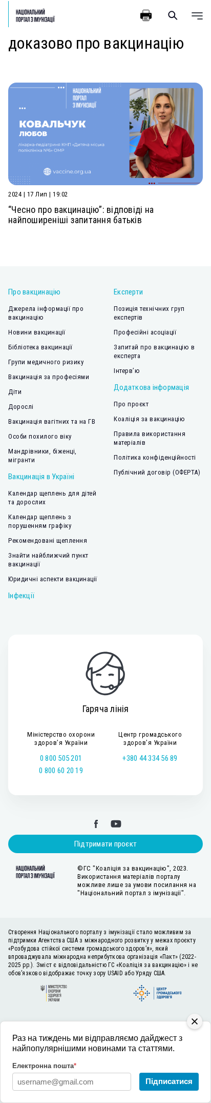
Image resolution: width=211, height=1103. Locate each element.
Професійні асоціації (145, 332)
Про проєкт (131, 404)
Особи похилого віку (40, 436)
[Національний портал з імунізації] (31, 15)
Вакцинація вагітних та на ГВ (51, 421)
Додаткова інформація (151, 387)
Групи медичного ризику (45, 362)
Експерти (128, 292)
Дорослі (21, 406)
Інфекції (21, 595)
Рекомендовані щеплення (47, 540)
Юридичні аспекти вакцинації (52, 579)
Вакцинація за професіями (48, 377)
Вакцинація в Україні (41, 476)
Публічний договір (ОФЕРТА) (157, 472)
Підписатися (169, 1081)
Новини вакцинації (37, 332)
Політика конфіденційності (155, 457)
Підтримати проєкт (105, 844)
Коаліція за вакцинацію (149, 419)
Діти (15, 392)
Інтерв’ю (127, 371)
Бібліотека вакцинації (40, 347)
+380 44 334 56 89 (149, 758)
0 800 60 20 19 (61, 770)
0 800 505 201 (61, 758)
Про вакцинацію (34, 292)
